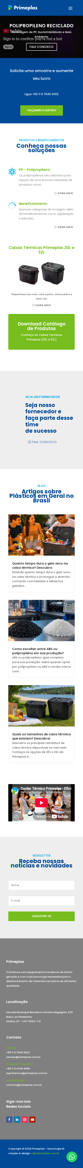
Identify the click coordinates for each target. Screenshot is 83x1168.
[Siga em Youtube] (32, 1120)
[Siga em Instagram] (25, 1120)
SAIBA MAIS (65, 193)
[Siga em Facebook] (9, 1120)
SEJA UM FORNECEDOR (42, 397)
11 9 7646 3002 (48, 94)
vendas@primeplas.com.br (23, 1057)
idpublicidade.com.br (45, 1153)
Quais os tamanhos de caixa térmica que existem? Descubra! (41, 736)
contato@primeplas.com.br (24, 1085)
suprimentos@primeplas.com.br (26, 1073)
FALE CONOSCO (41, 47)
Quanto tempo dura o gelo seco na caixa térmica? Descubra (40, 565)
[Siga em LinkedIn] (17, 1120)
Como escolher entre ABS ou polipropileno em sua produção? (38, 651)
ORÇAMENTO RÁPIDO (41, 110)
